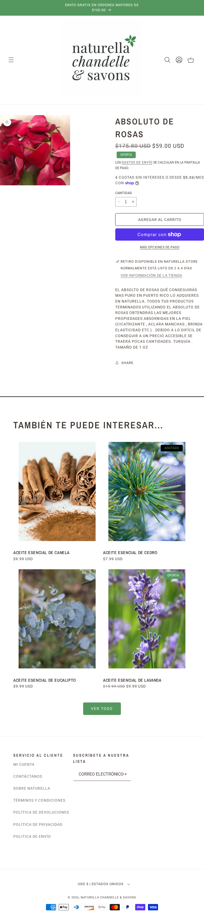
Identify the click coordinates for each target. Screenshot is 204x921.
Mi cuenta (24, 764)
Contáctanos (27, 776)
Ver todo (102, 708)
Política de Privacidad (37, 824)
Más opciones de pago (159, 247)
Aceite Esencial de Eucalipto (45, 680)
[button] (11, 60)
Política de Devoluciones (41, 812)
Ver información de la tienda (151, 275)
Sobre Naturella (31, 788)
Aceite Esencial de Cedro (130, 552)
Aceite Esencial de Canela (41, 552)
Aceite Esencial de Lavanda (132, 680)
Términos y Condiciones (39, 800)
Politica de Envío (32, 836)
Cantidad (123, 193)
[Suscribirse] (125, 774)
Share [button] (127, 363)
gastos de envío (137, 162)
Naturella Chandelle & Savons (108, 897)
